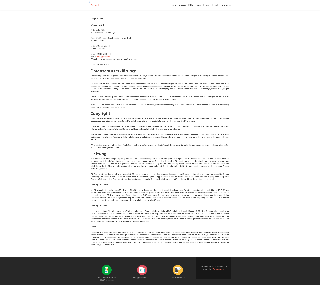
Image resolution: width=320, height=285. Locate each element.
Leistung (182, 5)
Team (198, 5)
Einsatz (206, 5)
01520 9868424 (178, 277)
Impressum (226, 5)
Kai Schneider (218, 269)
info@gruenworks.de (106, 56)
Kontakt (215, 5)
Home (173, 5)
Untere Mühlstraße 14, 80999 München (106, 278)
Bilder (191, 5)
